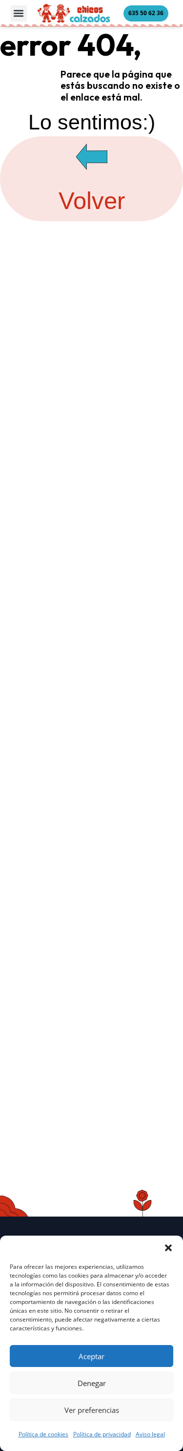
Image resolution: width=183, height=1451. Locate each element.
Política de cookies (43, 1434)
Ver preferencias (91, 1410)
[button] (168, 1248)
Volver (92, 201)
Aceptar (91, 1356)
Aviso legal (150, 1434)
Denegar (92, 1383)
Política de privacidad (102, 1434)
